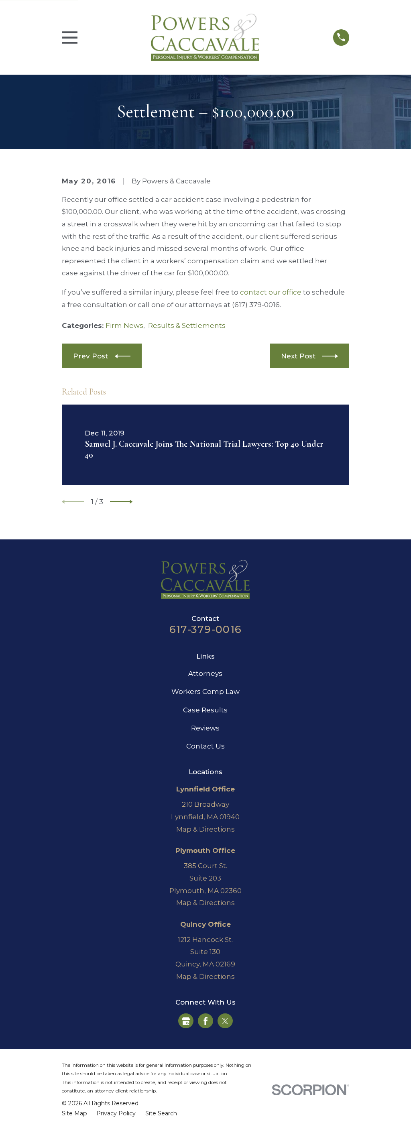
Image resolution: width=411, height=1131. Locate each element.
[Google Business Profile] (186, 1021)
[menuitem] (74, 1114)
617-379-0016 (205, 629)
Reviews (205, 728)
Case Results (205, 710)
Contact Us (205, 746)
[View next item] (121, 501)
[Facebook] (205, 1021)
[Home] (205, 37)
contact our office (270, 292)
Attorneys (205, 673)
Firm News (124, 325)
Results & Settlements (187, 325)
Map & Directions (205, 829)
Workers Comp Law (205, 692)
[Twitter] (225, 1021)
